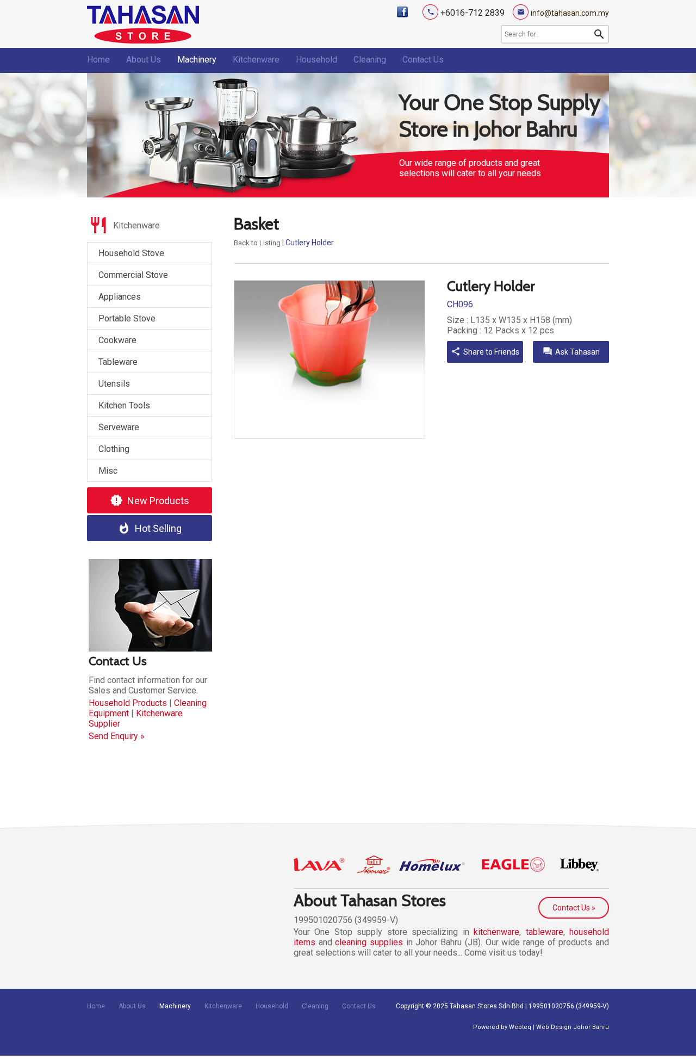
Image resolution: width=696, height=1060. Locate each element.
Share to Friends (485, 351)
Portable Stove (127, 318)
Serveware (118, 427)
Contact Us (423, 59)
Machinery (196, 59)
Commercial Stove (133, 275)
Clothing (113, 449)
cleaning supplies (369, 942)
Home (98, 59)
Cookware (117, 340)
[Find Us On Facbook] (402, 12)
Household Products (128, 703)
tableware (544, 932)
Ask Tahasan (571, 351)
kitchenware (496, 932)
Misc (107, 471)
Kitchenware (256, 59)
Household (316, 59)
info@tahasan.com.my (570, 13)
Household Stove (131, 253)
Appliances (119, 297)
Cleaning (369, 59)
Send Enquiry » (117, 736)
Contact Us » (573, 907)
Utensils (114, 384)
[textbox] (547, 34)
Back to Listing (257, 243)
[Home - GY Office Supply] (143, 40)
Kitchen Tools (124, 405)
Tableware (118, 362)
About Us (143, 59)
